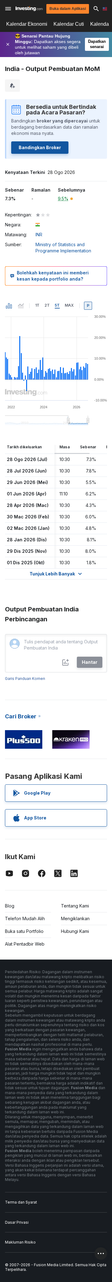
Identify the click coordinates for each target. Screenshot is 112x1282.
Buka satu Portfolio (24, 931)
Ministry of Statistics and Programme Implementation (63, 247)
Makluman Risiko (20, 1242)
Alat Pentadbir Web (24, 944)
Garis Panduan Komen (25, 678)
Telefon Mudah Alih (25, 918)
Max (69, 305)
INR (38, 234)
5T (57, 305)
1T (37, 305)
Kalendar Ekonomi (26, 24)
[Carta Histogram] (9, 306)
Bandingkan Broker (40, 147)
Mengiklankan (75, 918)
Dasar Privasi (17, 1222)
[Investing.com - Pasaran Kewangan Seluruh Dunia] (29, 8)
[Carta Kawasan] (21, 306)
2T (47, 305)
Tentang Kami (75, 905)
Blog (9, 905)
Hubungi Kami (75, 931)
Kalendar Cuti (69, 24)
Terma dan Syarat (21, 1202)
